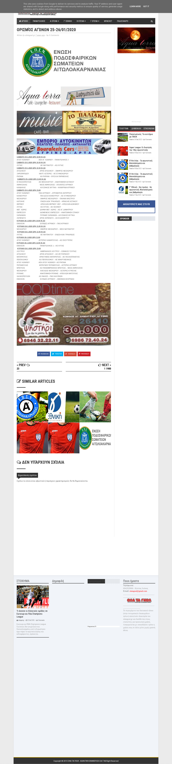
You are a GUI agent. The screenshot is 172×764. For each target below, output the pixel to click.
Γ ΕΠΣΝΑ (94, 21)
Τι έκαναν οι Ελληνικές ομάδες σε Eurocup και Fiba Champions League (32, 614)
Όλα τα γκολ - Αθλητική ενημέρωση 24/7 (86, 761)
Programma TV (92, 626)
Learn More (135, 6)
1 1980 (107, 368)
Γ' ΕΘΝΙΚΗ (68, 21)
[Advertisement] (36, 554)
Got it (146, 6)
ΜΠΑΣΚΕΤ (108, 21)
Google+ (71, 354)
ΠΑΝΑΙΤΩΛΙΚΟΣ (39, 21)
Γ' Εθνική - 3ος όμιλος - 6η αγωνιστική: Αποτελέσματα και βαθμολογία (140, 190)
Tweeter (58, 354)
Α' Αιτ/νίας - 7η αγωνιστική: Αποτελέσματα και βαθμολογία (141, 176)
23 (18, 368)
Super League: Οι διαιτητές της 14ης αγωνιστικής (140, 148)
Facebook (44, 354)
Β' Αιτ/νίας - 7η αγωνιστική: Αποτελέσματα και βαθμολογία (141, 163)
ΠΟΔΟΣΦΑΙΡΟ (122, 21)
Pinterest (85, 354)
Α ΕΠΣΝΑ (54, 21)
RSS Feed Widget (136, 121)
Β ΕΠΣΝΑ (80, 21)
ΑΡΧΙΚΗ (24, 21)
